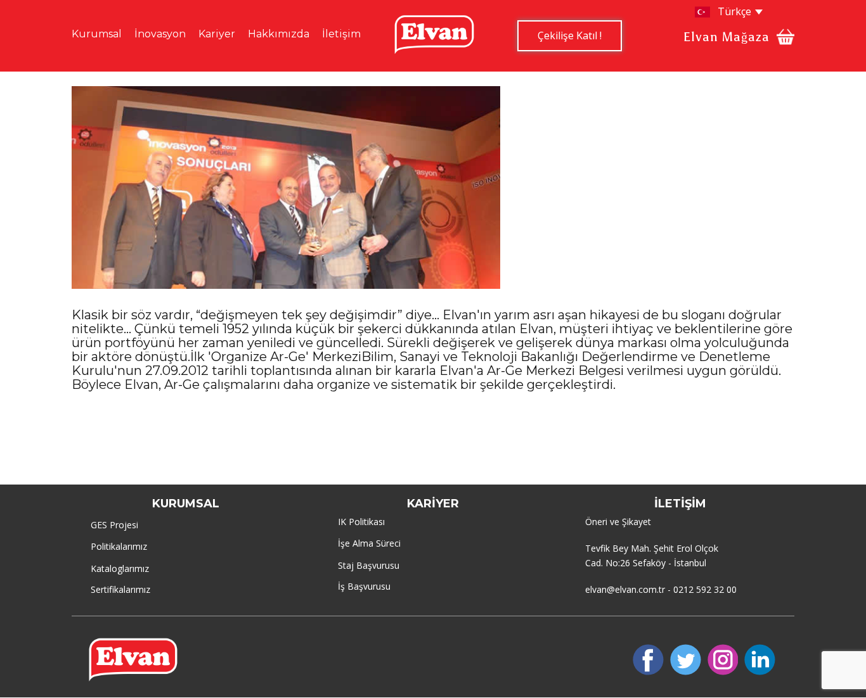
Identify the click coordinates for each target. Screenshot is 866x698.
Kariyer (216, 34)
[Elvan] (434, 34)
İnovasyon (160, 34)
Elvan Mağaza (726, 36)
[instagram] (723, 659)
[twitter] (685, 659)
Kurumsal (97, 34)
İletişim (341, 34)
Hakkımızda (278, 34)
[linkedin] (759, 659)
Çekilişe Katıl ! (570, 35)
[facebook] (648, 659)
